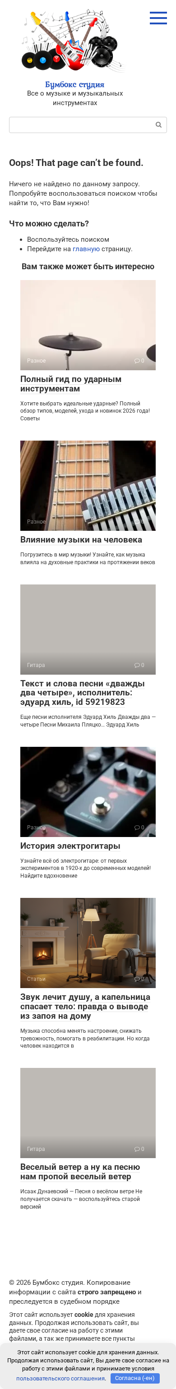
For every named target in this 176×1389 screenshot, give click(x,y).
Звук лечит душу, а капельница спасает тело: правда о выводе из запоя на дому (85, 1006)
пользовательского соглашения (60, 1378)
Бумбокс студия (74, 84)
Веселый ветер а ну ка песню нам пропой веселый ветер (80, 1172)
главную (86, 249)
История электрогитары (70, 846)
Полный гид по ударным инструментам (70, 384)
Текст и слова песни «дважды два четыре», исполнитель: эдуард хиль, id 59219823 (82, 693)
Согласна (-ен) (135, 1378)
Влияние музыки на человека (81, 539)
